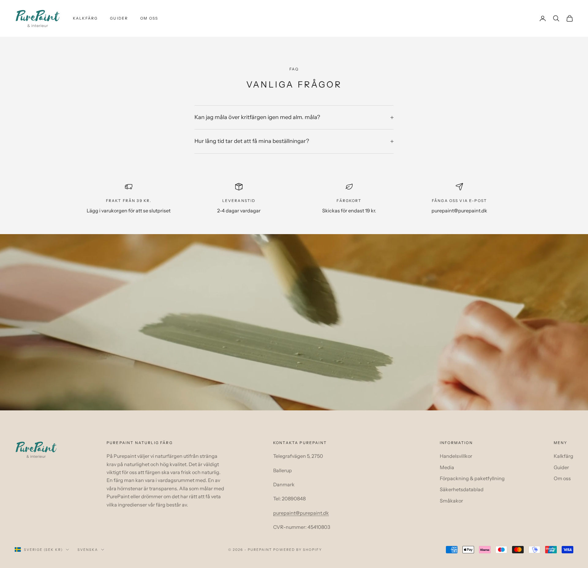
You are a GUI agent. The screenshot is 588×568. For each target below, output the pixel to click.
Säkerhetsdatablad (462, 489)
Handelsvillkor (456, 456)
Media (447, 467)
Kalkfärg (85, 18)
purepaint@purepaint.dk (301, 513)
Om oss (149, 18)
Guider (119, 18)
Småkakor (451, 501)
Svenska (87, 549)
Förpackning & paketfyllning (472, 478)
